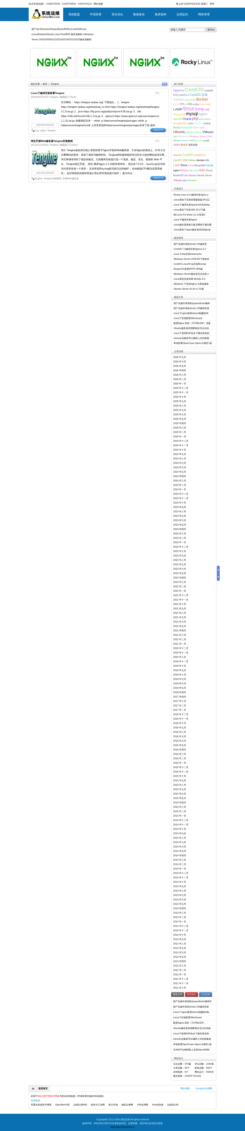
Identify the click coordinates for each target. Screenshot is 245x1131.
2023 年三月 (179, 533)
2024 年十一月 (180, 445)
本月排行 (191, 994)
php (195, 118)
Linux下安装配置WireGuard (188, 318)
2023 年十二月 (180, 494)
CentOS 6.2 (183, 95)
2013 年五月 (179, 904)
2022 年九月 (179, 555)
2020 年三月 (179, 657)
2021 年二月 (179, 639)
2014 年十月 (179, 829)
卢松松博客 (142, 1104)
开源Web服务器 (71, 178)
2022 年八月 (179, 560)
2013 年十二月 (180, 873)
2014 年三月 (179, 860)
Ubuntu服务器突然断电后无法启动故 (192, 1028)
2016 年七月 (179, 736)
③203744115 (85, 3)
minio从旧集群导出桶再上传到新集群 (192, 1039)
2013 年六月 (179, 899)
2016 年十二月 (180, 714)
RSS (164, 84)
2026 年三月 (179, 374)
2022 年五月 (179, 573)
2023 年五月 (179, 524)
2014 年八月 (179, 838)
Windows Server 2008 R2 (185, 140)
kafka (196, 104)
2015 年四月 (179, 802)
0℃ (157, 93)
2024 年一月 (179, 489)
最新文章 (177, 994)
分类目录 (205, 994)
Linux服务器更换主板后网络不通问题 (193, 224)
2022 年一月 (179, 591)
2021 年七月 (179, 617)
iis (186, 104)
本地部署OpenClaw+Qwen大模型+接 (193, 343)
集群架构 (160, 14)
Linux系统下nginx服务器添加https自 (192, 229)
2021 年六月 (179, 621)
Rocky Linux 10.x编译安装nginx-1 (191, 194)
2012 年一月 (179, 974)
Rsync (196, 127)
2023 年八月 (179, 511)
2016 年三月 (179, 754)
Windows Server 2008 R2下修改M (191, 259)
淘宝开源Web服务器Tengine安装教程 (52, 141)
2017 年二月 (179, 705)
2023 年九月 (179, 507)
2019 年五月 (179, 688)
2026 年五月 (179, 366)
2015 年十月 (179, 776)
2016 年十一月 (180, 718)
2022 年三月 (179, 582)
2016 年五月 (179, 745)
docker (202, 99)
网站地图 (185, 1088)
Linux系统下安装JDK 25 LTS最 (189, 209)
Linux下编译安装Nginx (185, 219)
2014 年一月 (179, 868)
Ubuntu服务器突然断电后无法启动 (191, 328)
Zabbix (176, 144)
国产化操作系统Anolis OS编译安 (190, 244)
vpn (175, 136)
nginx (43, 130)
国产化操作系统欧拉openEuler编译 (192, 303)
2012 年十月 (179, 935)
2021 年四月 (179, 630)
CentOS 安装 (199, 94)
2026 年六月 (179, 361)
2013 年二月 (179, 917)
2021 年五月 (179, 626)
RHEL (198, 123)
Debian (178, 99)
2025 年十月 (179, 397)
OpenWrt (177, 119)
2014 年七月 (179, 842)
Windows (183, 136)
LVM (207, 109)
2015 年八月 (179, 785)
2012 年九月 (179, 939)
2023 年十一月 (180, 498)
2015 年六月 (179, 793)
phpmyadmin (205, 119)
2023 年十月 (179, 502)
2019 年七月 (179, 679)
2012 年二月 (179, 970)
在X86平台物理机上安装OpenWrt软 (191, 1049)
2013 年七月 (179, 895)
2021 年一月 (179, 643)
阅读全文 (158, 130)
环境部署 (95, 14)
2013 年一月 (179, 921)
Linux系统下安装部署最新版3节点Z (192, 199)
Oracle (187, 118)
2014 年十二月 (180, 820)
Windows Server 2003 (200, 136)
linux (36, 130)
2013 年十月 (179, 882)
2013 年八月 (179, 890)
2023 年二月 (179, 538)
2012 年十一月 (180, 930)
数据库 (184, 144)
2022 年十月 (179, 551)
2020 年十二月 (180, 648)
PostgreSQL (180, 123)
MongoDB (179, 114)
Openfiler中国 (62, 1104)
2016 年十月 (179, 723)
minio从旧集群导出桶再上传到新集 (191, 338)
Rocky (177, 127)
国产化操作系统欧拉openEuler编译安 (192, 1001)
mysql (192, 113)
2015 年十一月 (180, 771)
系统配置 (74, 14)
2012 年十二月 (180, 926)
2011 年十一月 (180, 983)
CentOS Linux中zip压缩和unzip (190, 264)
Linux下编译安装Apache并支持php (192, 204)
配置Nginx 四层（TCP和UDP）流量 (192, 323)
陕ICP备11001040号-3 (122, 1127)
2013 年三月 (179, 912)
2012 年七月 (179, 948)
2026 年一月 (179, 383)
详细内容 (70, 79)
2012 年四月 (179, 961)
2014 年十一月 (180, 824)
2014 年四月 (179, 855)
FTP (182, 104)
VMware (208, 132)
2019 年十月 (179, 666)
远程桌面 (193, 144)
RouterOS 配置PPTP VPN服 (188, 269)
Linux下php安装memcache (188, 254)
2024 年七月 (179, 463)
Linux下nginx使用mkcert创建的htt (191, 313)
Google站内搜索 (203, 1088)
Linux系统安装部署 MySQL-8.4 (189, 279)
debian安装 (190, 100)
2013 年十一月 (180, 877)
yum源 (206, 140)
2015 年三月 (179, 807)
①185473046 (53, 3)
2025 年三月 (179, 427)
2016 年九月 (179, 727)
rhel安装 (207, 123)
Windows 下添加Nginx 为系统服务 (191, 284)
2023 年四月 (179, 529)
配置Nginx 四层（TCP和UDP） (189, 1023)
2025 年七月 (179, 410)
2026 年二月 (179, 379)
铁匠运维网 (127, 1104)
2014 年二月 (179, 864)
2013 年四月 (179, 908)
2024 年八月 (179, 458)
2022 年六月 (179, 569)
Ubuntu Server (194, 132)
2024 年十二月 (180, 441)
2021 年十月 (179, 604)
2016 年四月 (179, 749)
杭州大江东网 (98, 1104)
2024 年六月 (179, 467)
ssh (202, 127)
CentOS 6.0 (200, 155)
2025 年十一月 (180, 392)
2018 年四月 (179, 692)
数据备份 (139, 14)
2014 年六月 (179, 846)
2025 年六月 (179, 414)
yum (200, 140)
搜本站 (211, 29)
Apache (178, 90)
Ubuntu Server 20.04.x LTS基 (189, 289)
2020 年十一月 (180, 652)
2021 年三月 (179, 635)
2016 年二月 (179, 758)
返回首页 (43, 1088)
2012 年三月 (179, 965)
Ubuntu (179, 132)
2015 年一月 (179, 815)
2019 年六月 (179, 683)
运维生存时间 (80, 1104)
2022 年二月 (179, 586)
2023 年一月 (179, 542)
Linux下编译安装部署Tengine (47, 93)
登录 (212, 3)
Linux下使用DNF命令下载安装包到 (191, 333)
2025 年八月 (179, 405)
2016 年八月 (179, 732)
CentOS (194, 90)
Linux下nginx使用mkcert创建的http (191, 1012)
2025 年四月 (179, 423)
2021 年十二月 (180, 595)
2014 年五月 (179, 851)
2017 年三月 (179, 701)
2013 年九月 (179, 886)
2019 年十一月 (180, 661)
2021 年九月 (179, 608)
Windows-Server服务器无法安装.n (191, 274)
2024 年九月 (179, 454)
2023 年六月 (179, 520)
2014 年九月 (179, 833)
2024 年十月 (179, 449)
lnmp (199, 109)
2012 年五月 (179, 957)
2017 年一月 (179, 710)
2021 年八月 (179, 613)
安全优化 (117, 14)
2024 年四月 (179, 476)
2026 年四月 (179, 370)
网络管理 (204, 14)
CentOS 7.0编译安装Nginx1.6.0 (190, 249)
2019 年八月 (179, 674)
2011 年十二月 (180, 979)
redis (190, 123)
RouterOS (186, 127)
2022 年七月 (179, 564)
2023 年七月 (179, 516)
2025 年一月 (179, 436)
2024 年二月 (179, 485)
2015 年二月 (179, 811)
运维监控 (182, 14)
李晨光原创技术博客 (41, 1104)
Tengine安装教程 (52, 178)
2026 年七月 (179, 357)
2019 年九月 (179, 670)
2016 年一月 (179, 763)
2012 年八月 (179, 943)
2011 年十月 (179, 987)
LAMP (178, 109)
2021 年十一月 (180, 599)
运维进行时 (173, 1104)
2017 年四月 (179, 696)
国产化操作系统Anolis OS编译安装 (191, 308)
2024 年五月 (179, 471)
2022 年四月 (179, 577)
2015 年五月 (179, 798)
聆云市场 (113, 1104)
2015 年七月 (179, 789)
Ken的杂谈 (157, 1104)
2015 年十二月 (180, 767)
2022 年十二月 (180, 546)
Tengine (54, 97)
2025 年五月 (179, 419)
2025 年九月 (179, 401)
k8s (190, 104)
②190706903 (69, 3)
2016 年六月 (179, 740)
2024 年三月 (179, 480)
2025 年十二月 (180, 388)
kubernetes (205, 104)
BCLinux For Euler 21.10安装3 (189, 214)
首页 (45, 84)
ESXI (176, 104)
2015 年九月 (179, 780)
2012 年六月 (179, 952)
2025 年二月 (179, 432)
